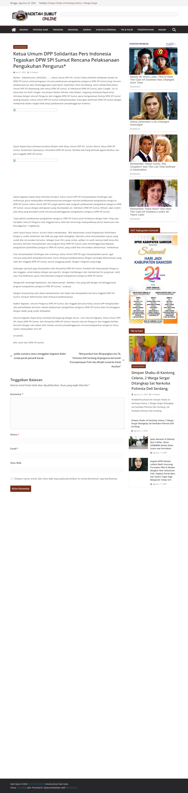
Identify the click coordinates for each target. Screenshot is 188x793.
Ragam (162, 29)
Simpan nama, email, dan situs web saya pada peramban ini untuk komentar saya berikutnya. (66, 478)
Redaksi (24, 29)
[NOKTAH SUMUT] (13, 29)
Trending (58, 29)
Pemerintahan (146, 29)
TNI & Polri (127, 29)
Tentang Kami (40, 29)
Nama (14, 434)
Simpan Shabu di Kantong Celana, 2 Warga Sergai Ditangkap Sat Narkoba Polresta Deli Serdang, (72, 4)
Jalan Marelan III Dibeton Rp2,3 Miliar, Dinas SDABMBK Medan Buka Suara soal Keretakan (162, 444)
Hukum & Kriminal (106, 29)
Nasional (73, 29)
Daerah (87, 29)
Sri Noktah (34, 72)
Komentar (16, 394)
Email (14, 448)
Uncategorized (20, 47)
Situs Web (15, 463)
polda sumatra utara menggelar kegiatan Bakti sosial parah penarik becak (40, 356)
